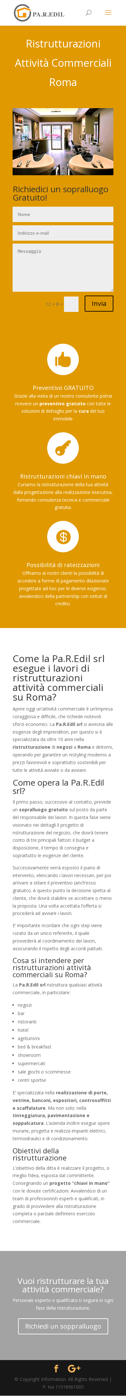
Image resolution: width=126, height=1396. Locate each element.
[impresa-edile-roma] (63, 173)
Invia (99, 303)
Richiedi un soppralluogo (63, 1326)
